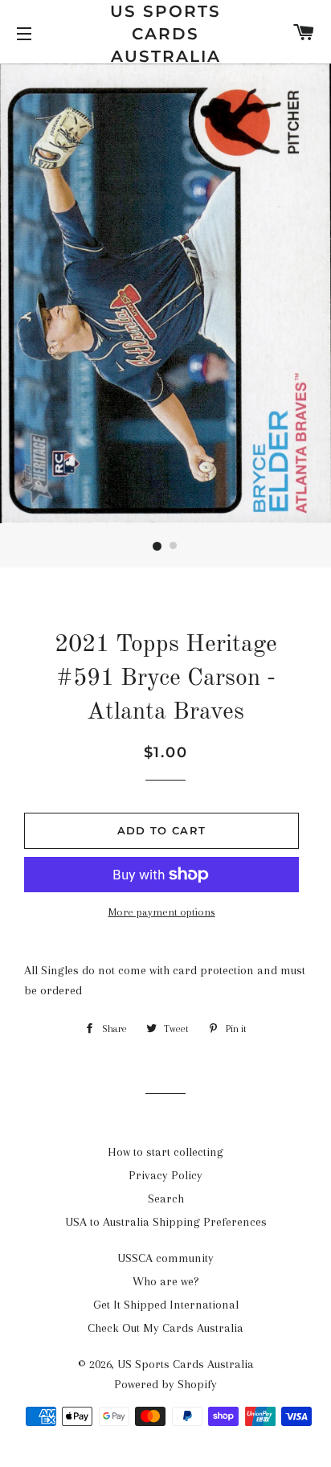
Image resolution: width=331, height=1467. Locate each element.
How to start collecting (165, 1152)
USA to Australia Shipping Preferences (166, 1222)
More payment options (161, 912)
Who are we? (166, 1281)
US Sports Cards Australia (165, 34)
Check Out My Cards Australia (165, 1328)
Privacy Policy (165, 1175)
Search (166, 1198)
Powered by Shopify (165, 1384)
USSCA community (165, 1258)
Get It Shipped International (166, 1304)
